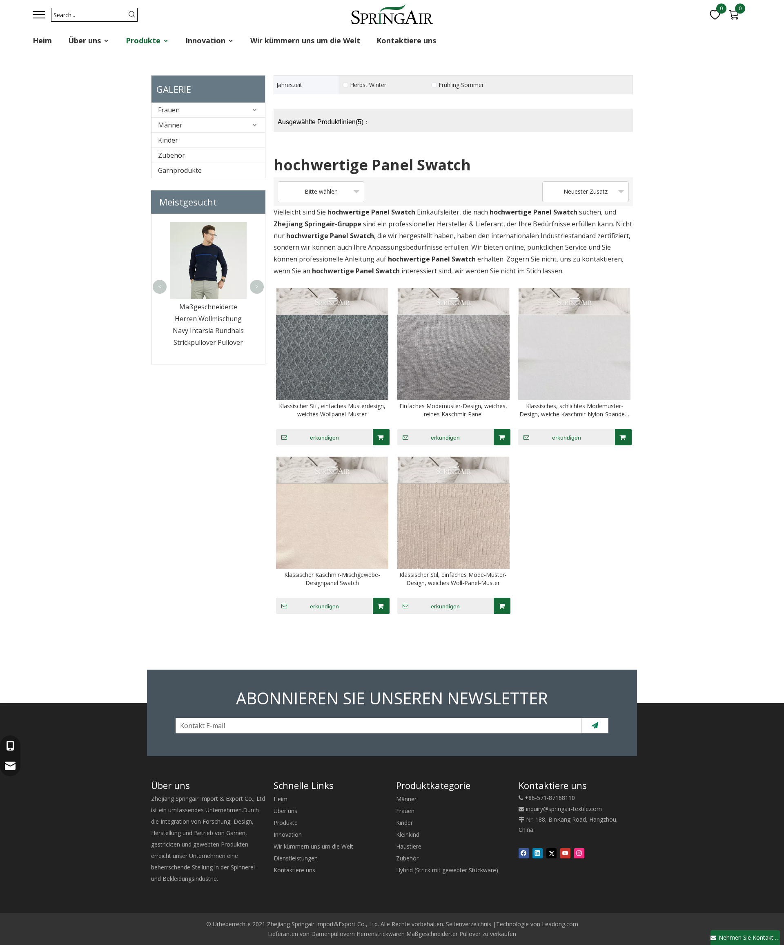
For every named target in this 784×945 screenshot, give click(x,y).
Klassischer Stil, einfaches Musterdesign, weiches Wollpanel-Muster (332, 410)
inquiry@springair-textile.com (564, 809)
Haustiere (408, 846)
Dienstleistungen (296, 858)
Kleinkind (407, 834)
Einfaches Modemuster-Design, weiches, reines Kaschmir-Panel (453, 410)
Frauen (169, 109)
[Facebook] (524, 853)
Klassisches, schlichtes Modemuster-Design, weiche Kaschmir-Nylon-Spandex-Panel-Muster (574, 410)
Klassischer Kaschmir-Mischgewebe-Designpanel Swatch (332, 579)
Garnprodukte (180, 170)
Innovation (206, 40)
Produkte (144, 40)
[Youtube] (565, 853)
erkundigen (324, 437)
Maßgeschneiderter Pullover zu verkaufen (461, 934)
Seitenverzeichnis (468, 924)
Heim (42, 40)
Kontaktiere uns (406, 40)
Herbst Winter (368, 85)
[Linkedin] (537, 853)
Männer (170, 125)
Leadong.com (560, 924)
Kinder (168, 140)
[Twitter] (551, 853)
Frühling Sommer (461, 85)
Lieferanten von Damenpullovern (311, 934)
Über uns (85, 40)
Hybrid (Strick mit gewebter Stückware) (447, 870)
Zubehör (171, 155)
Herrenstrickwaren (380, 934)
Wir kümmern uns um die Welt (305, 40)
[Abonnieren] (594, 725)
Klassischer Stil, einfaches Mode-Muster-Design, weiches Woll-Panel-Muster (453, 579)
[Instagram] (579, 853)
